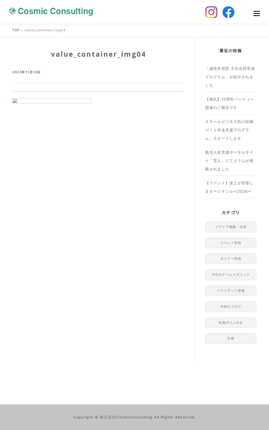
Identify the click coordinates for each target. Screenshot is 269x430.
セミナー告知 (230, 258)
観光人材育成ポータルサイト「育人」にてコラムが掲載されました (229, 160)
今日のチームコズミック (231, 274)
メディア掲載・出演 (231, 227)
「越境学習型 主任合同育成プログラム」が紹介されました (230, 76)
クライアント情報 (231, 290)
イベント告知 (230, 243)
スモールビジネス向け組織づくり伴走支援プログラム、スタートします (229, 129)
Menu (256, 13)
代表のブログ (230, 306)
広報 (230, 338)
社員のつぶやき (231, 322)
